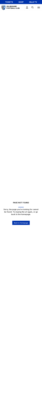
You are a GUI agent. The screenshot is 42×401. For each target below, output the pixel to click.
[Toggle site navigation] (38, 7)
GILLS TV (33, 2)
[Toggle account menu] (27, 7)
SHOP (21, 2)
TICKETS (9, 2)
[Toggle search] (32, 7)
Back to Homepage (21, 223)
